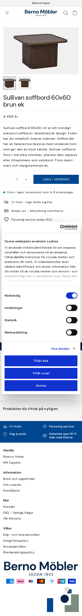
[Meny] (7, 13)
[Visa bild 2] (24, 83)
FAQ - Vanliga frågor (18, 512)
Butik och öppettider (19, 479)
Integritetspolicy (15, 540)
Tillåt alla (41, 361)
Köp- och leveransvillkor (21, 534)
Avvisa (41, 386)
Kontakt (9, 506)
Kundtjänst (11, 490)
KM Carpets (12, 462)
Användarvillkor (14, 546)
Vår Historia (12, 518)
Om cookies (12, 484)
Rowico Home (13, 456)
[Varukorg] (75, 13)
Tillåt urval (41, 373)
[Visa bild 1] (9, 83)
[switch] (71, 308)
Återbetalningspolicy (19, 552)
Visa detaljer (60, 348)
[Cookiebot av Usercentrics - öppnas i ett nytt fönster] (60, 227)
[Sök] (66, 13)
